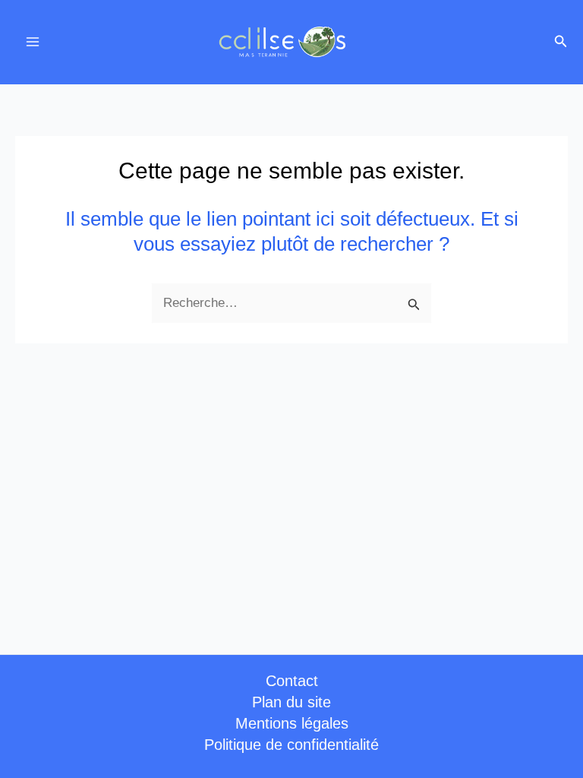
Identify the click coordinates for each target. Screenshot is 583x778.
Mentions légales (291, 723)
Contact (292, 680)
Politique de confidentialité (291, 744)
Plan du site (291, 702)
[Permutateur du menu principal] (32, 42)
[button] (561, 42)
